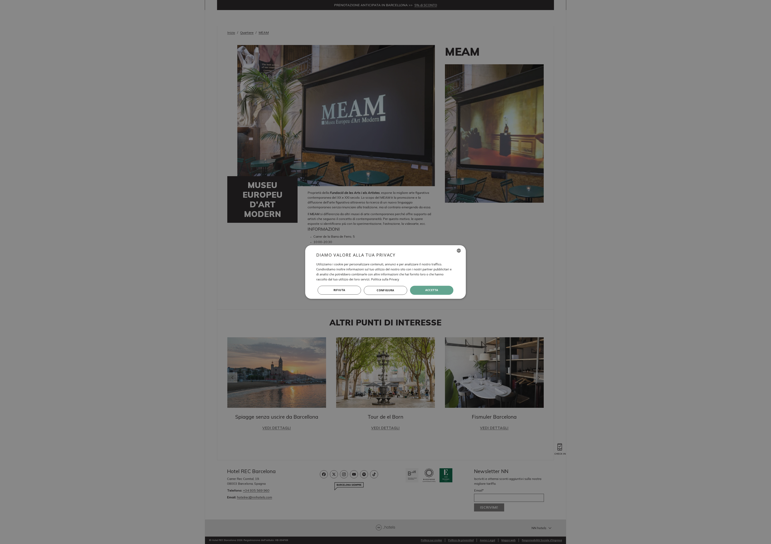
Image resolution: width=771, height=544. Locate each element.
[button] (385, 290)
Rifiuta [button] (339, 290)
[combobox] (459, 250)
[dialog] (385, 272)
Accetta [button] (431, 290)
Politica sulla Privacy (385, 279)
